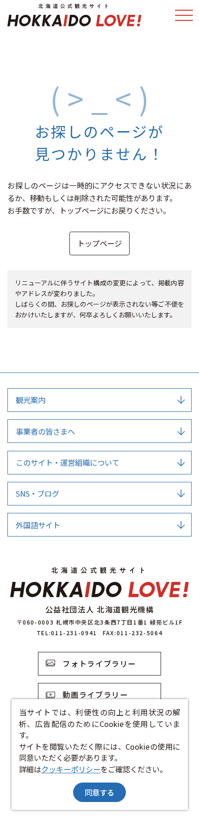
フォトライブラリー (99, 663)
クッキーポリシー (70, 769)
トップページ (99, 243)
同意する (99, 792)
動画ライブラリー (95, 694)
